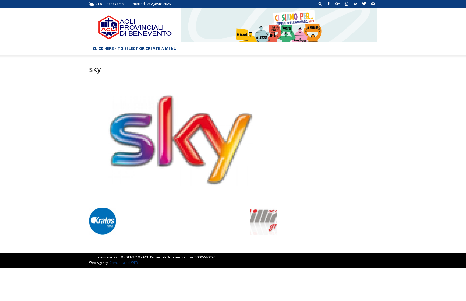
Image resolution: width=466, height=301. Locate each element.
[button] (320, 4)
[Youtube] (373, 4)
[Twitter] (364, 4)
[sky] (183, 202)
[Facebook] (328, 4)
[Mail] (355, 4)
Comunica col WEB (123, 262)
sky (95, 69)
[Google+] (337, 4)
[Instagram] (346, 4)
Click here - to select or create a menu (134, 48)
